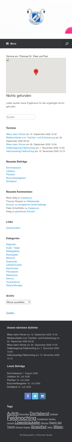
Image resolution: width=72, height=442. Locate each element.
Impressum (26, 197)
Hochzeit (10, 423)
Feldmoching (21, 417)
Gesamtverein (13, 227)
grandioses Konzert (25, 211)
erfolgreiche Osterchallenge (32, 204)
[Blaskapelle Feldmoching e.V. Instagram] (42, 396)
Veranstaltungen (14, 285)
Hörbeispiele (33, 201)
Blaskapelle (12, 254)
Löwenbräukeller (27, 422)
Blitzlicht (10, 258)
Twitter (50, 427)
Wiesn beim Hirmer (15, 134)
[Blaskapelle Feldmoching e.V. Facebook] (27, 396)
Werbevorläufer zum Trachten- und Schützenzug (30, 137)
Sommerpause (13, 167)
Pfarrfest (10, 174)
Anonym (10, 204)
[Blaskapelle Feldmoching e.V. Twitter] (35, 396)
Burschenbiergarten (16, 177)
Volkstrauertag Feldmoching (20, 151)
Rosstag (26, 427)
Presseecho (12, 271)
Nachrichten (12, 268)
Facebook (54, 414)
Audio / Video (13, 247)
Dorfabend (11, 181)
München (45, 423)
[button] (36, 72)
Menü (13, 43)
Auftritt (13, 413)
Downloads (11, 261)
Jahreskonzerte (14, 264)
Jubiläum (10, 171)
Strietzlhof (38, 426)
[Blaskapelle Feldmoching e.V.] (36, 17)
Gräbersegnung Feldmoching (20, 147)
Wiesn (58, 426)
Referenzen (12, 275)
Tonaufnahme (13, 282)
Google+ (10, 312)
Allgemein (11, 244)
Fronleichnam (42, 419)
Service (10, 278)
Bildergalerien (13, 251)
